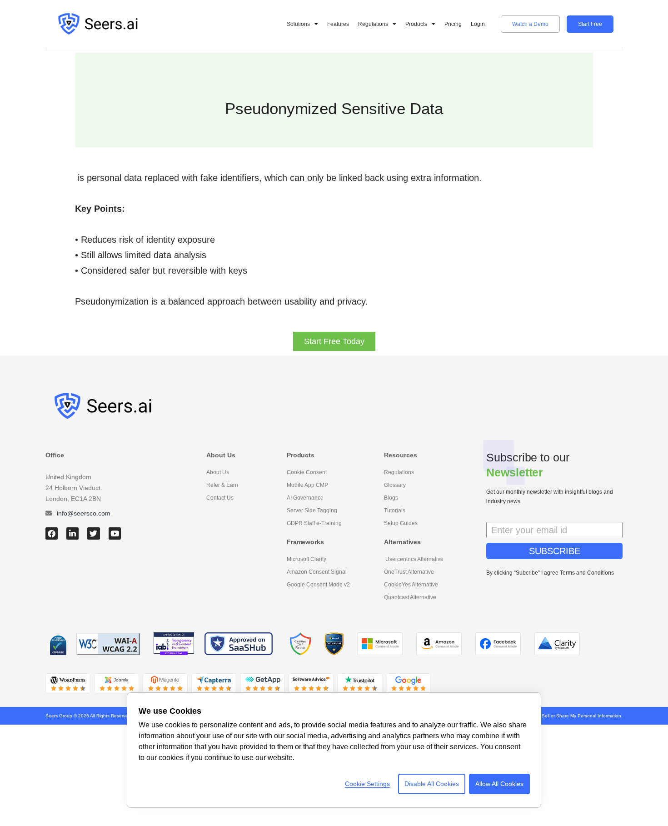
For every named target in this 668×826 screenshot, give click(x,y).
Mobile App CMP (307, 485)
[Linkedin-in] (72, 533)
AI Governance (305, 498)
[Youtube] (115, 533)
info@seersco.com (83, 513)
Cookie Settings (367, 783)
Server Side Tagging (312, 510)
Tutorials (394, 510)
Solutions (298, 24)
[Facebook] (51, 533)
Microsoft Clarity (306, 559)
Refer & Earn (222, 485)
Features (338, 24)
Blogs (391, 498)
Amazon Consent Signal (317, 572)
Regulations (373, 24)
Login (478, 24)
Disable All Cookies (431, 783)
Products (416, 24)
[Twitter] (93, 533)
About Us (217, 472)
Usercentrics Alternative (414, 559)
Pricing (453, 24)
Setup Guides (401, 523)
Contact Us (220, 498)
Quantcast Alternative (410, 597)
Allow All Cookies (499, 783)
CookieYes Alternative (411, 584)
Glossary (395, 485)
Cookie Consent (307, 472)
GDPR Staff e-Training (314, 523)
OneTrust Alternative (409, 572)
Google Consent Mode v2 (318, 584)
